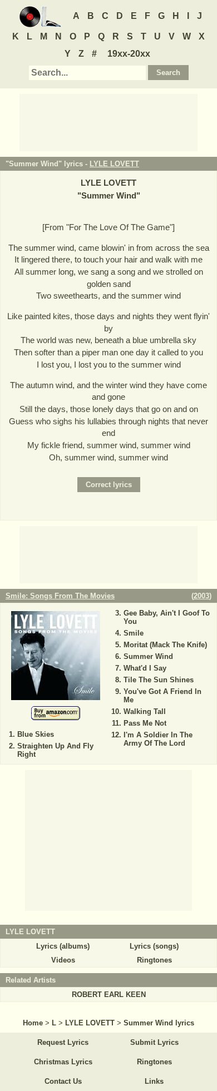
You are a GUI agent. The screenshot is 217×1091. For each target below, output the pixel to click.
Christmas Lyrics (63, 1062)
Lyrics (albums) (63, 946)
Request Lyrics (62, 1042)
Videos (63, 960)
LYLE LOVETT (114, 164)
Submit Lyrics (154, 1042)
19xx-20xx (128, 53)
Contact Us (63, 1081)
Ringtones (154, 960)
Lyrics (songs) (154, 946)
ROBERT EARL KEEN (109, 994)
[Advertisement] (108, 122)
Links (154, 1081)
